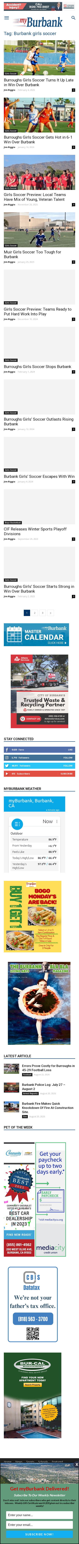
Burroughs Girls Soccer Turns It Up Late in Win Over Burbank (39, 82)
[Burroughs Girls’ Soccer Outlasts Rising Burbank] (39, 397)
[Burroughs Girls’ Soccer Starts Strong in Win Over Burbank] (39, 564)
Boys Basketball (13, 522)
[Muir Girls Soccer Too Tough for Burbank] (39, 229)
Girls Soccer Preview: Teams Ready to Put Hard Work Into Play (38, 311)
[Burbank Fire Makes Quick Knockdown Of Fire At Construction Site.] (11, 1106)
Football (27, 1074)
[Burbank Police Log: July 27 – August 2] (11, 1088)
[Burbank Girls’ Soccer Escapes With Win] (39, 454)
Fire (25, 1116)
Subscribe (66, 773)
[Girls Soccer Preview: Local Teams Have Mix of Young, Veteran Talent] (39, 172)
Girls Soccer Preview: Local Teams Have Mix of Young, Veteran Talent (35, 197)
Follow (67, 757)
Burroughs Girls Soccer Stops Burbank (37, 366)
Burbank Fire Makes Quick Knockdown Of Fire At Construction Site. (47, 1108)
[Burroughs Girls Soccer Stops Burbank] (39, 344)
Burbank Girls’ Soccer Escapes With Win (39, 476)
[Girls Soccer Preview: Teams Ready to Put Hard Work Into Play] (39, 287)
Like (70, 749)
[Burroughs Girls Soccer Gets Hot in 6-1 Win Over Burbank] (39, 115)
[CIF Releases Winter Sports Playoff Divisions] (39, 506)
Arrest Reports (30, 1093)
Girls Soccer (10, 73)
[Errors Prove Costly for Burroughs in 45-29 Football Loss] (11, 1069)
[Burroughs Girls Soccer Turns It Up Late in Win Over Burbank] (39, 57)
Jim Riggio (9, 89)
